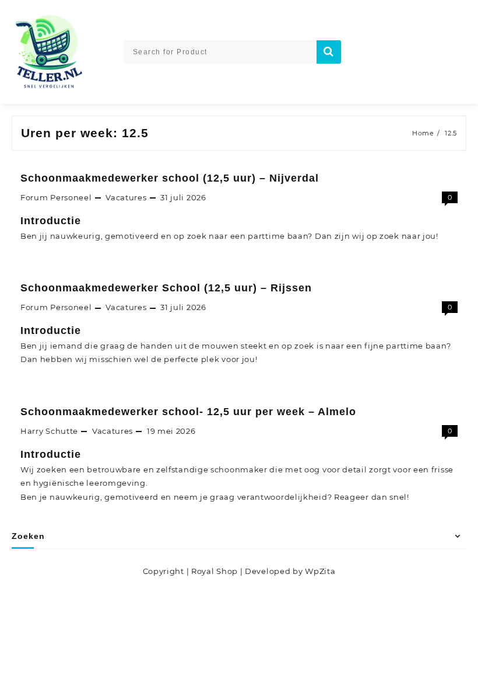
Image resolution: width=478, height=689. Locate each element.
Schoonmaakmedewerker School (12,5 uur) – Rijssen (166, 288)
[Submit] (329, 52)
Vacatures (126, 197)
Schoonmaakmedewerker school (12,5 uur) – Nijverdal (169, 178)
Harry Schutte (49, 431)
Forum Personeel (56, 197)
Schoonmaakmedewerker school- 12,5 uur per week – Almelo (188, 411)
